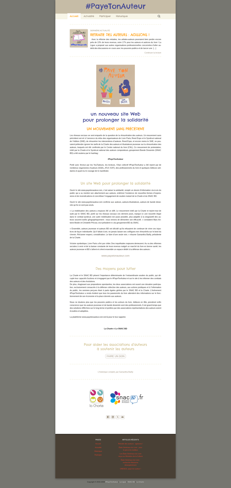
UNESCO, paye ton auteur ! (130, 469)
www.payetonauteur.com (115, 255)
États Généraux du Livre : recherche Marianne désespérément (130, 462)
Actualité (89, 16)
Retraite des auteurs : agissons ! (130, 444)
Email (122, 417)
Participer (105, 16)
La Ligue (122, 482)
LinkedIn (113, 417)
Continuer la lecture (152, 53)
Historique (122, 16)
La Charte (140, 482)
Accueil (74, 16)
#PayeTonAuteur (111, 482)
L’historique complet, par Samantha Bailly (115, 372)
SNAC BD (131, 482)
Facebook (108, 417)
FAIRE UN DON (116, 356)
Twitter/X (118, 417)
